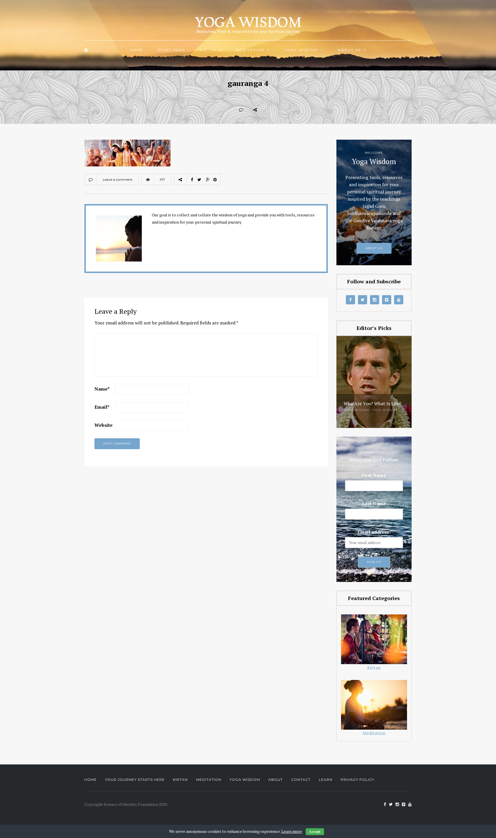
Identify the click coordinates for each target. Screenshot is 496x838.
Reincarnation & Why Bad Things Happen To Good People (371, 398)
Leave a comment (118, 179)
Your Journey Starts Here (135, 779)
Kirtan (207, 50)
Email (101, 407)
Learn (325, 779)
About (275, 779)
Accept (315, 831)
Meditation (250, 50)
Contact (301, 779)
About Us (349, 50)
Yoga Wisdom (301, 50)
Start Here (171, 50)
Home (136, 50)
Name (102, 389)
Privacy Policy (357, 779)
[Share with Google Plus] (292, 109)
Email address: (373, 532)
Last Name (374, 503)
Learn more (291, 831)
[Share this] (267, 109)
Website (103, 425)
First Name (374, 475)
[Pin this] (305, 109)
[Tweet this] (280, 109)
